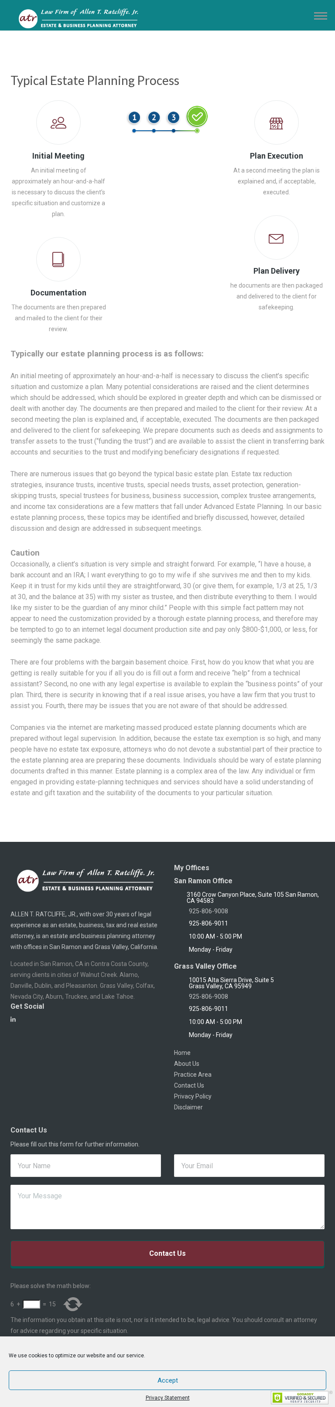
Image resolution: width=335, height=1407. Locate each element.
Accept (167, 1380)
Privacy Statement (168, 1398)
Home (182, 1052)
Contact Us (189, 1085)
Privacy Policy (193, 1096)
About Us (186, 1063)
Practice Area (193, 1074)
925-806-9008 (208, 911)
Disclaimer (188, 1107)
